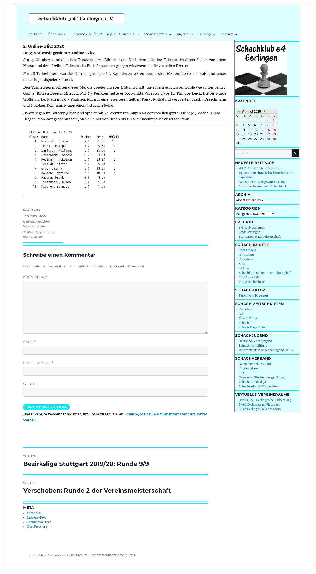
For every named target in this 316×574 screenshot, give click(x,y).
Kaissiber (245, 309)
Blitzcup (48, 232)
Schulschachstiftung (253, 345)
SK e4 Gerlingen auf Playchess (259, 404)
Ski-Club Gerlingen (252, 228)
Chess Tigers (247, 250)
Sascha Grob (32, 209)
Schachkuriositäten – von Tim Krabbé (265, 273)
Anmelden (34, 513)
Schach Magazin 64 (252, 327)
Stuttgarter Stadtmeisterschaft (260, 237)
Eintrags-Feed (36, 517)
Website (30, 384)
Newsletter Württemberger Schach (262, 377)
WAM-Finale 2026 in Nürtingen (260, 168)
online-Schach (33, 236)
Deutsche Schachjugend (255, 341)
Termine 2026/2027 (87, 34)
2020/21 (28, 232)
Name (29, 342)
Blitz (38, 232)
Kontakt (227, 34)
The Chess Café (249, 277)
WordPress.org (37, 526)
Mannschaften (155, 34)
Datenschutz (78, 555)
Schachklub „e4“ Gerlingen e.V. (76, 18)
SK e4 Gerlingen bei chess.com (260, 409)
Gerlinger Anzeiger (36, 221)
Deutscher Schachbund (255, 364)
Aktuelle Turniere (121, 34)
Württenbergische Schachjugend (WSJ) (266, 350)
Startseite (35, 34)
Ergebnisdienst (249, 368)
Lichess (244, 268)
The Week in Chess (252, 282)
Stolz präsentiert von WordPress (113, 555)
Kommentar (35, 277)
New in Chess (248, 318)
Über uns (55, 34)
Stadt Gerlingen (249, 232)
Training (204, 34)
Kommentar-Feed (39, 522)
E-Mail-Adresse (38, 363)
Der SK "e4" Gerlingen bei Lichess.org (265, 400)
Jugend (182, 34)
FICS (242, 264)
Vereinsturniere (34, 226)
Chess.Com (246, 255)
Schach (244, 323)
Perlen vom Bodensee (253, 295)
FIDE (242, 373)
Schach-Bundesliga (252, 382)
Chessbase (246, 259)
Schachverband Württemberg (259, 386)
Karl (241, 314)
